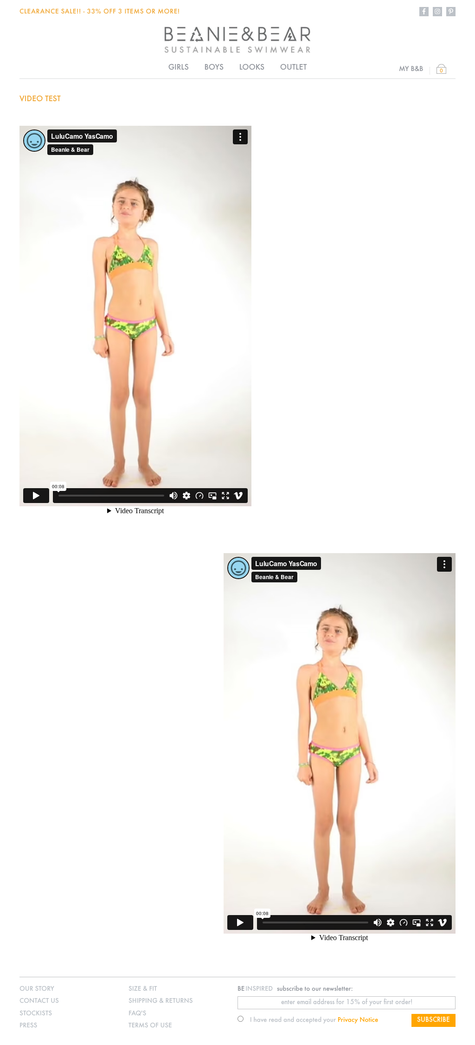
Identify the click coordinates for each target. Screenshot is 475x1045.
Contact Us (39, 1001)
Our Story (36, 989)
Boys (213, 68)
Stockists (35, 1013)
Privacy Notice (358, 1020)
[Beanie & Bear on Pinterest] (451, 11)
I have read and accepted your (314, 1020)
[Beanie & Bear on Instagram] (437, 11)
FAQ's (137, 1013)
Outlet (293, 68)
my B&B (411, 69)
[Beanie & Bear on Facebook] (424, 11)
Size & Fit (142, 989)
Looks (251, 68)
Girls (178, 68)
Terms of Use (150, 1025)
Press (28, 1025)
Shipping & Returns (160, 1001)
